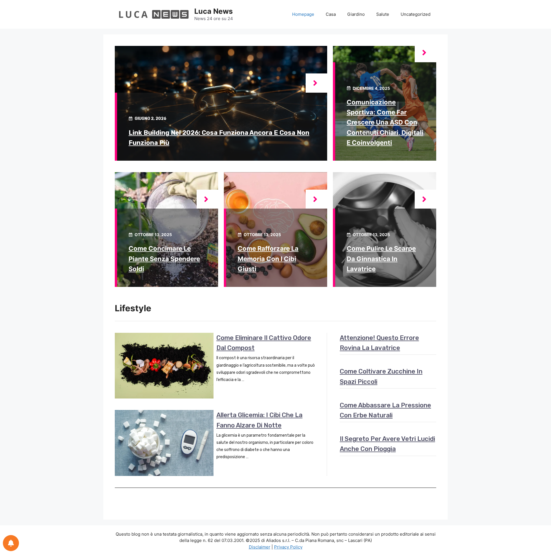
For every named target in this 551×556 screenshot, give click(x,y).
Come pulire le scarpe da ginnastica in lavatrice (381, 258)
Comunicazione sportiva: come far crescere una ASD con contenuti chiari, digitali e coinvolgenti (385, 122)
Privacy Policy (288, 547)
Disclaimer (259, 547)
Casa (331, 14)
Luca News (213, 11)
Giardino (356, 14)
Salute (382, 14)
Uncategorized (415, 14)
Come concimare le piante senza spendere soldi (164, 258)
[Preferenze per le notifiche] (11, 543)
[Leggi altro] (316, 83)
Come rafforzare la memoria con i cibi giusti (268, 258)
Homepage (303, 14)
